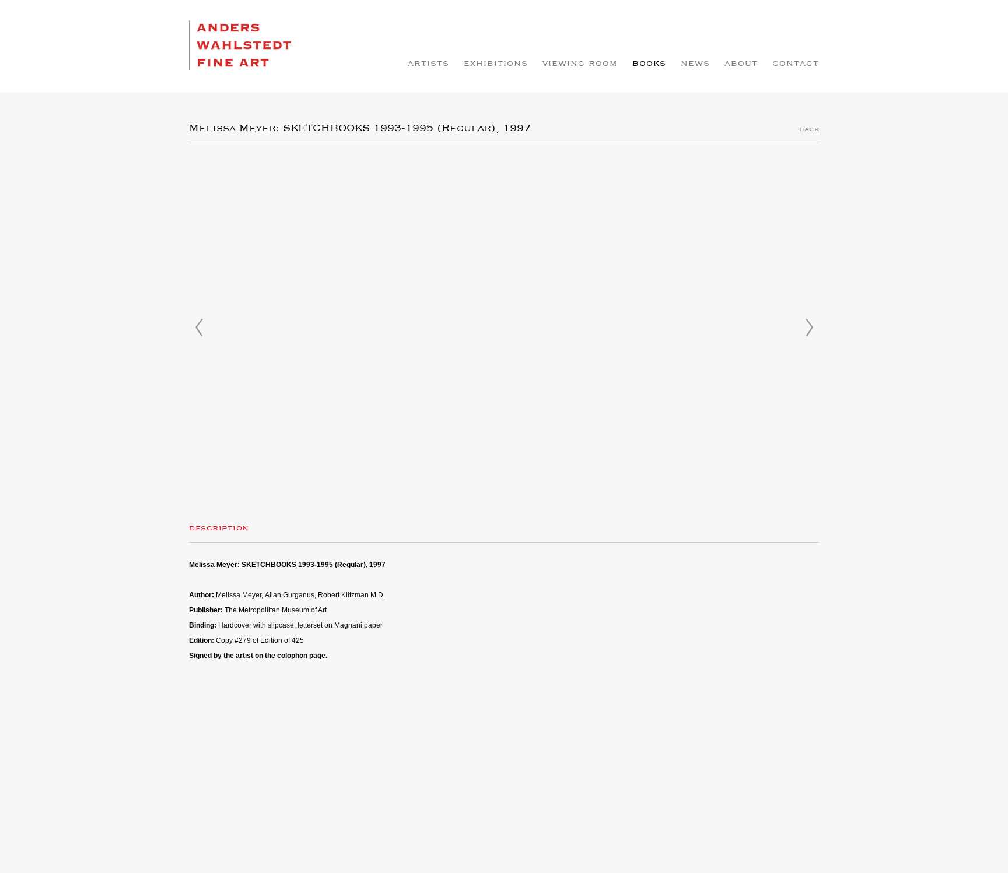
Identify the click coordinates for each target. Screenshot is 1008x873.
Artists (428, 63)
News (695, 63)
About (741, 63)
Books (649, 63)
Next (809, 327)
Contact (795, 63)
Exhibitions (496, 63)
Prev (199, 327)
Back (809, 129)
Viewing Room (580, 63)
